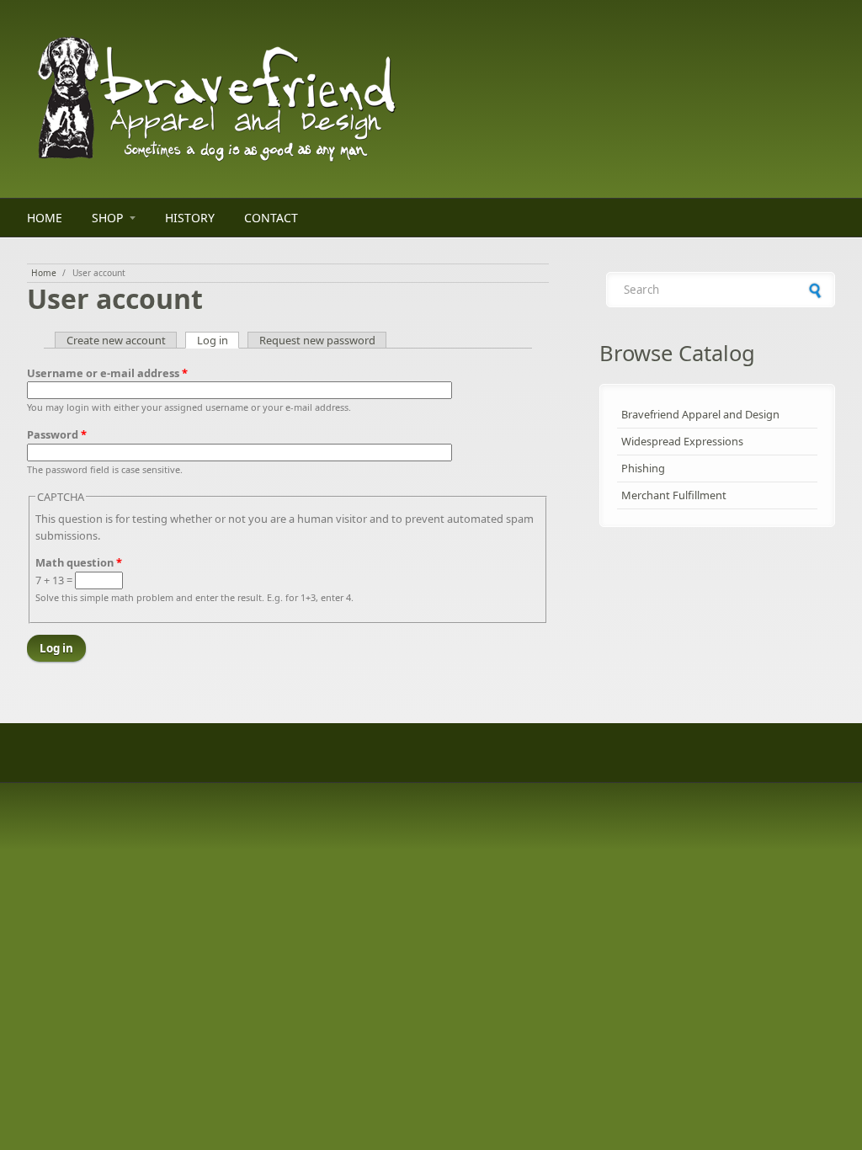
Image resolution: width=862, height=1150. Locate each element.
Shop (107, 218)
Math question (78, 562)
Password (57, 434)
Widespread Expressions (682, 441)
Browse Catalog (677, 353)
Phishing (643, 468)
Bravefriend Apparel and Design (700, 414)
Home (44, 218)
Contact (271, 218)
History (190, 218)
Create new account (116, 340)
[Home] (288, 99)
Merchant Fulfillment (673, 495)
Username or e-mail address (107, 373)
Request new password (317, 340)
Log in (218, 340)
